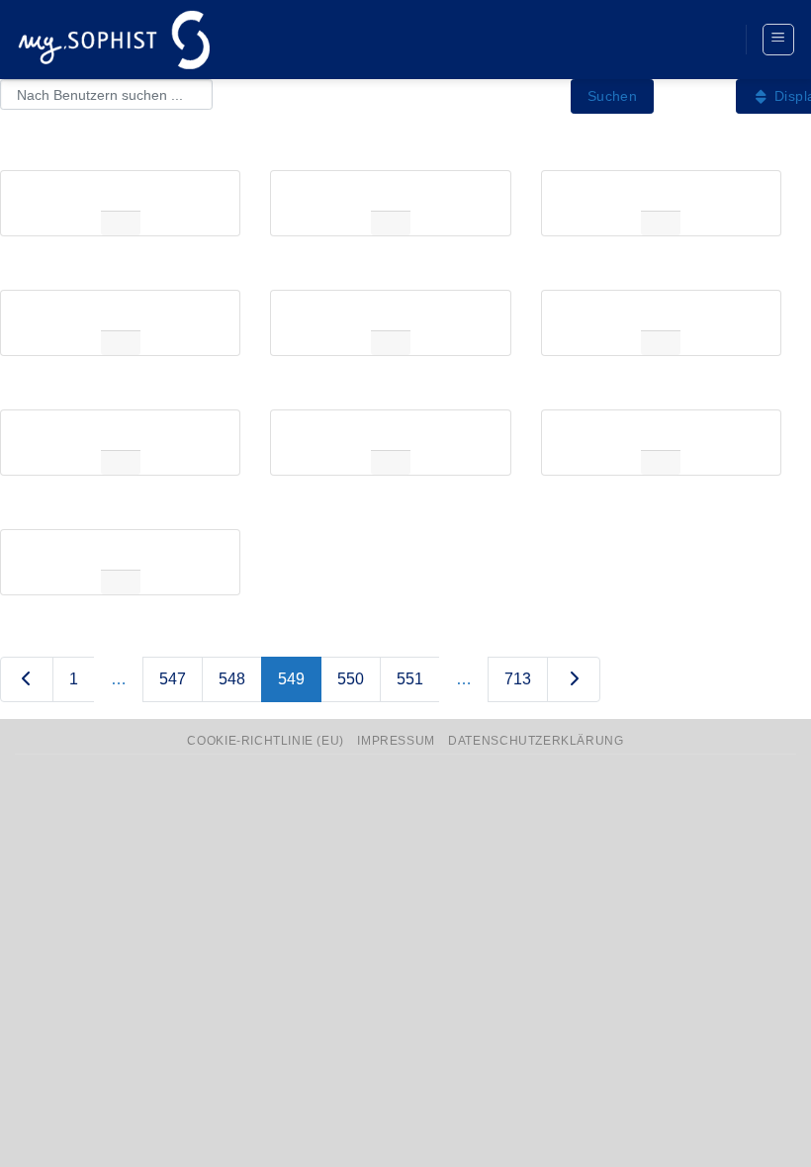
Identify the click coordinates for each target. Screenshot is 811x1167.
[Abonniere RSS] (712, 39)
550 (350, 679)
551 (410, 679)
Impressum (396, 741)
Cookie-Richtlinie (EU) (265, 741)
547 (172, 679)
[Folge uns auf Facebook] (639, 39)
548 (232, 679)
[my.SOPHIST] (114, 39)
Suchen (612, 96)
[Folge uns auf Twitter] (675, 39)
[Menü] (779, 39)
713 (517, 679)
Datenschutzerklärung (535, 741)
